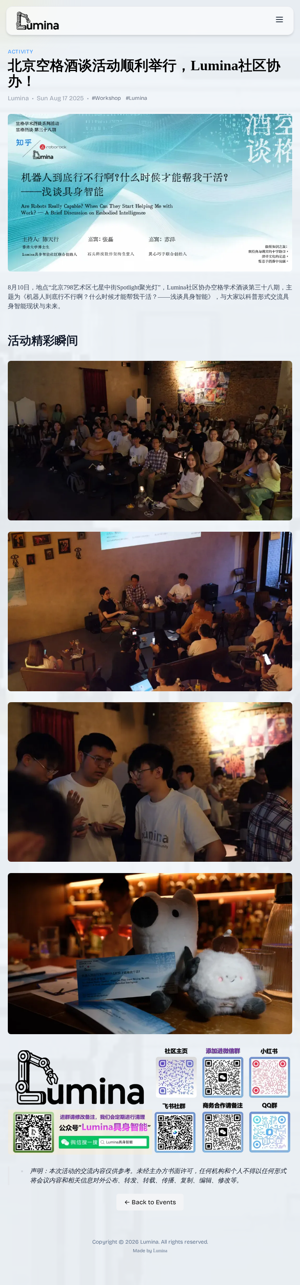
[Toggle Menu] (279, 19)
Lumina (160, 1250)
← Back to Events (150, 1202)
